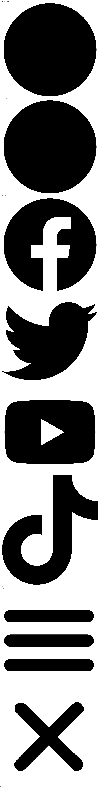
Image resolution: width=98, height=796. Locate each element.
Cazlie (1, 586)
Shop (3, 588)
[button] (49, 688)
